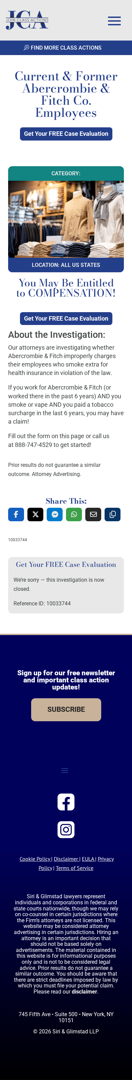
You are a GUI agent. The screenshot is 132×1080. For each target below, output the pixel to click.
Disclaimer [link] (66, 858)
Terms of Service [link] (74, 867)
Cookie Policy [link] (35, 858)
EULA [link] (88, 858)
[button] (114, 21)
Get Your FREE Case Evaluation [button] (66, 133)
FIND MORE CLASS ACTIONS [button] (66, 48)
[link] (27, 20)
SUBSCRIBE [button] (66, 709)
